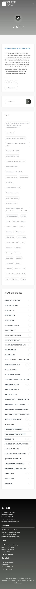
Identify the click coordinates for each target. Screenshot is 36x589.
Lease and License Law (16, 419)
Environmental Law (17, 374)
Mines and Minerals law (17, 429)
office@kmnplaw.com (12, 521)
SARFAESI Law (16, 473)
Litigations (17, 424)
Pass (21, 226)
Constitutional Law (17, 335)
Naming (24, 216)
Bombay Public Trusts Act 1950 (15, 138)
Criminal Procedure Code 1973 (15, 161)
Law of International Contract (17, 415)
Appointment (10, 133)
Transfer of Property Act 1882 (15, 274)
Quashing (9, 253)
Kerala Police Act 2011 (13, 187)
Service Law (17, 478)
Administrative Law (17, 300)
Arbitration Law (17, 305)
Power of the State (12, 242)
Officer (8, 221)
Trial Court (15, 279)
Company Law (17, 330)
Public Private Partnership (17, 454)
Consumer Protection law (17, 345)
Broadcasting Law (17, 325)
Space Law (17, 483)
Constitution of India (12, 156)
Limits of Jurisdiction (12, 198)
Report (18, 263)
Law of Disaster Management (17, 409)
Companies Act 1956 (12, 151)
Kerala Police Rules (12, 193)
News (16, 439)
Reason (17, 253)
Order (8, 226)
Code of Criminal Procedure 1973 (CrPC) (16, 144)
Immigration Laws (16, 384)
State (16, 268)
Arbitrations (17, 310)
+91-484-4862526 (7, 554)
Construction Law (17, 340)
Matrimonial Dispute (12, 216)
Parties (15, 226)
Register (19, 258)
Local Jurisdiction (11, 203)
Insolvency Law (17, 394)
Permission (9, 232)
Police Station (22, 237)
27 (14, 519)
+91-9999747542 (7, 569)
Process (18, 247)
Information (24, 177)
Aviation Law (17, 315)
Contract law (17, 350)
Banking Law (17, 320)
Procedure (9, 247)
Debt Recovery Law (16, 365)
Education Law (17, 370)
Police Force (19, 232)
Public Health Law (17, 449)
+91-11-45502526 (7, 519)
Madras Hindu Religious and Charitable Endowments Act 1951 (16, 210)
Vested (24, 279)
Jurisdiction (9, 182)
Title (23, 268)
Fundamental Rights (12, 166)
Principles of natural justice (17, 444)
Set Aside (9, 268)
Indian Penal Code (11, 177)
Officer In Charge (18, 221)
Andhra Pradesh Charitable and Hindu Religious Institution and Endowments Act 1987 (17, 125)
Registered (9, 263)
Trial (7, 279)
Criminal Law (17, 355)
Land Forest (9, 404)
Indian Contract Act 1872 (14, 172)
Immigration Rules (17, 389)
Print (22, 242)
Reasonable (9, 258)
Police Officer (10, 237)
